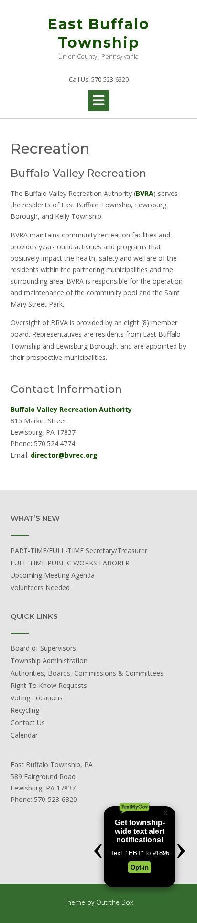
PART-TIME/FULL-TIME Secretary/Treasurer (79, 550)
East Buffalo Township (99, 33)
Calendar (24, 734)
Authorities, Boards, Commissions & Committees (87, 672)
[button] (98, 100)
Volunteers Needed (40, 587)
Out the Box (114, 902)
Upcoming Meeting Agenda (53, 575)
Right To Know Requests (49, 685)
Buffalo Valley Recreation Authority (71, 409)
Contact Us (28, 722)
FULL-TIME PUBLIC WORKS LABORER (70, 562)
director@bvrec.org (64, 455)
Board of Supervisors (43, 648)
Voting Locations (37, 697)
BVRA (144, 193)
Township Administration (49, 660)
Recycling (25, 710)
